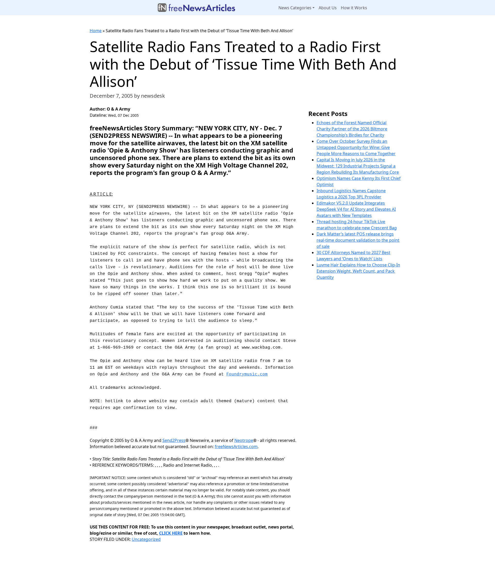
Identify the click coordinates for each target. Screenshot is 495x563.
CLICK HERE (171, 533)
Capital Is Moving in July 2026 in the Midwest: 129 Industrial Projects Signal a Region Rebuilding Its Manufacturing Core (358, 166)
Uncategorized (146, 539)
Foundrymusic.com (247, 374)
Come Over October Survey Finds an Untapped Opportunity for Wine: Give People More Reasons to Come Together (356, 147)
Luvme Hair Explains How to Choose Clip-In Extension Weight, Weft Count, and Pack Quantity (358, 271)
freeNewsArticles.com (236, 446)
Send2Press (173, 440)
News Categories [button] (294, 8)
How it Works (354, 8)
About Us (328, 8)
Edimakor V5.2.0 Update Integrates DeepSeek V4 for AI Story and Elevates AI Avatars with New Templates (356, 209)
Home (96, 30)
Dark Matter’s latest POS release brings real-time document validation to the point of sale (358, 240)
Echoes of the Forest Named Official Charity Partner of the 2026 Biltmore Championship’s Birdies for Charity (352, 129)
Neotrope (243, 440)
